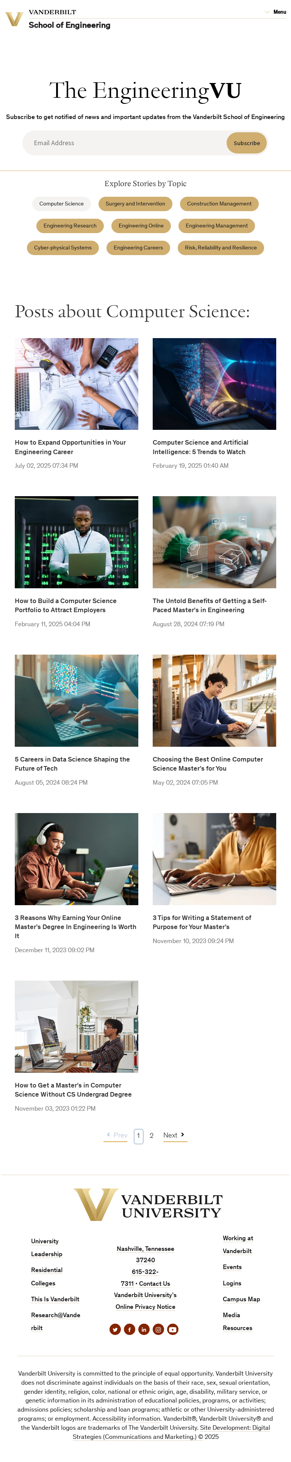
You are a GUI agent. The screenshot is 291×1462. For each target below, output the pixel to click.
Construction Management (219, 204)
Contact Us (154, 1284)
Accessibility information (126, 1419)
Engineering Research (70, 226)
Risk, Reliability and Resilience (221, 248)
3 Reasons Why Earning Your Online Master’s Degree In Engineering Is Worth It (75, 927)
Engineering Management (217, 226)
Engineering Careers (138, 248)
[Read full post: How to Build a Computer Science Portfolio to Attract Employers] (76, 591)
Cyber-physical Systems (63, 248)
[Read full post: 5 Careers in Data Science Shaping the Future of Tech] (76, 750)
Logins (232, 1284)
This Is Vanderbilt (55, 1300)
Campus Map (241, 1300)
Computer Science (61, 204)
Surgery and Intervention (135, 204)
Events (232, 1268)
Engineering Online (141, 226)
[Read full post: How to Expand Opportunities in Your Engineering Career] (76, 433)
